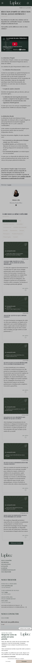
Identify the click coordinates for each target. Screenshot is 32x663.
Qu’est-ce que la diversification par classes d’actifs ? (16, 463)
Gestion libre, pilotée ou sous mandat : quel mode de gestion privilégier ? (14, 263)
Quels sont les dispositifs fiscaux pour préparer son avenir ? (15, 516)
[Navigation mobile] (3, 3)
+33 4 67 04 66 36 (5, 587)
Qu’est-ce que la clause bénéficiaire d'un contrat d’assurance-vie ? (15, 363)
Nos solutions (6, 564)
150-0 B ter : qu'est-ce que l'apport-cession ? (15, 316)
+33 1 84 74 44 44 (5, 594)
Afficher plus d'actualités (16, 543)
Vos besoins (5, 562)
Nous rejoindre (6, 572)
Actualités (4, 566)
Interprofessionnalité (8, 570)
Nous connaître (6, 560)
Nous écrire (5, 618)
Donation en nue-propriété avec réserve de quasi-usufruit (14, 418)
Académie (4, 568)
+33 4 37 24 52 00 (5, 602)
